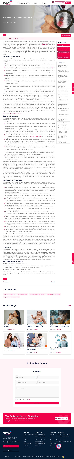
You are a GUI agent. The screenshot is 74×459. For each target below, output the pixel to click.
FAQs (51, 441)
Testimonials (52, 434)
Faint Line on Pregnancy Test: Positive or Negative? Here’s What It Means (63, 66)
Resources (44, 3)
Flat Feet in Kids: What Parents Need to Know (62, 132)
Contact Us (68, 2)
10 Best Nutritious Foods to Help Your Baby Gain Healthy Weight (63, 76)
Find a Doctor (8, 446)
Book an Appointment (66, 35)
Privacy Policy (18, 456)
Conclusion (60, 54)
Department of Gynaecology (40, 443)
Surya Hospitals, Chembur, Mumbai (53, 294)
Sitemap (33, 456)
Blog (4, 35)
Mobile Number (40, 380)
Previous (6, 281)
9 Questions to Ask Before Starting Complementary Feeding (63, 96)
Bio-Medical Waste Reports (29, 446)
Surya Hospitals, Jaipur (22, 294)
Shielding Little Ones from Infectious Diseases (63, 142)
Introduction (60, 45)
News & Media (53, 443)
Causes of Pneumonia (62, 50)
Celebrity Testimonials (28, 443)
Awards (25, 436)
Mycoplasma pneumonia (35, 136)
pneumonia (44, 44)
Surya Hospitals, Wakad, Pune (9, 294)
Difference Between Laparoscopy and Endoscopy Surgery (62, 86)
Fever (52, 67)
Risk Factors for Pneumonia (63, 52)
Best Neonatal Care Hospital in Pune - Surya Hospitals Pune (63, 91)
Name (38, 375)
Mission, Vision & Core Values (29, 434)
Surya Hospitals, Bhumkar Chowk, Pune (11, 297)
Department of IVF (38, 445)
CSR (51, 437)
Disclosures (52, 439)
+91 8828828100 (60, 2)
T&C (29, 399)
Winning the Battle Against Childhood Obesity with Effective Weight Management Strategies (63, 137)
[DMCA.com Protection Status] (63, 457)
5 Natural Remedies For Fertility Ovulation (62, 105)
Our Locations (36, 3)
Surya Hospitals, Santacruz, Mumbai (37, 294)
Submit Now (37, 403)
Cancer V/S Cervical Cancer (63, 108)
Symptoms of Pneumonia (63, 47)
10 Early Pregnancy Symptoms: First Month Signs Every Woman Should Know (63, 71)
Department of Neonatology (40, 436)
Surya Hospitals (21, 3)
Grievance (52, 446)
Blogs (8, 38)
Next (52, 281)
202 (5, 22)
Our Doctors (26, 439)
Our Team (25, 437)
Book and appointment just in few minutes (12, 113)
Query (16, 385)
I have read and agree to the (23, 399)
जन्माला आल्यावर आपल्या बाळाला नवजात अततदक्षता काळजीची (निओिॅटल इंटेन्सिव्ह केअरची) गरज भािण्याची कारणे (63, 118)
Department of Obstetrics (39, 441)
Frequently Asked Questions (63, 57)
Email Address (17, 380)
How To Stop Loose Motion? (63, 114)
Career (51, 445)
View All (69, 305)
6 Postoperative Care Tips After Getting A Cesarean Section (63, 101)
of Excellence (28, 3)
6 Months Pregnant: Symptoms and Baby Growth (63, 128)
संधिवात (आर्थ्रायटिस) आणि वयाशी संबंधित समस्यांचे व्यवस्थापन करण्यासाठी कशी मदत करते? (63, 124)
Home (4, 38)
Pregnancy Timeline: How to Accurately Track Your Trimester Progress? (63, 81)
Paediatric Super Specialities (40, 439)
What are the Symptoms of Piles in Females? (63, 111)
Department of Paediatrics (40, 434)
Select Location (18, 375)
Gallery (25, 441)
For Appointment (9, 450)
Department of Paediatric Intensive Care (42, 437)
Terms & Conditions (26, 456)
